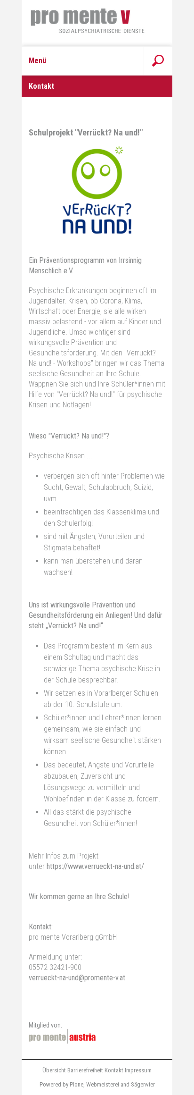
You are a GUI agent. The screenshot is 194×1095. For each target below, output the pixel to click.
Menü (37, 60)
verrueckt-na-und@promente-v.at (77, 977)
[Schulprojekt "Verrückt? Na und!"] (97, 231)
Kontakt (114, 1070)
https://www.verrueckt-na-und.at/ (95, 866)
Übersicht (54, 1070)
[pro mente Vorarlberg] (97, 23)
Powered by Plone (61, 1084)
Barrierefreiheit (85, 1070)
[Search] (158, 61)
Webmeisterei (102, 1084)
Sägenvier (143, 1084)
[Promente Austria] (62, 1036)
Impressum (138, 1070)
